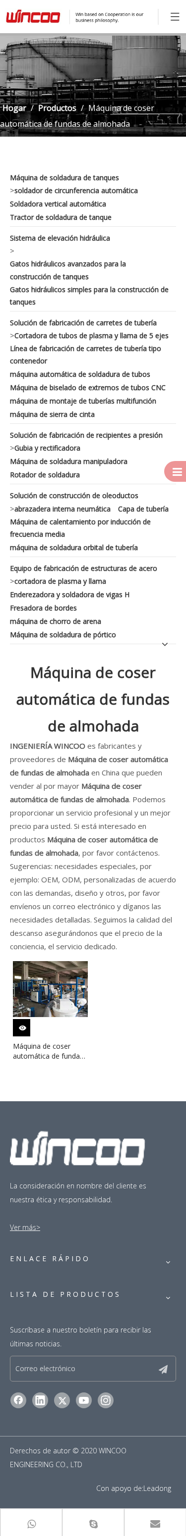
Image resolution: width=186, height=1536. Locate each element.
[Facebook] (18, 1400)
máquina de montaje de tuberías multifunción (83, 401)
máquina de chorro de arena (55, 621)
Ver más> (25, 1227)
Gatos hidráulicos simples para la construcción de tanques (89, 296)
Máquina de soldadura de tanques (64, 177)
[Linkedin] (40, 1400)
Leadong (157, 1488)
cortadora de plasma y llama (60, 581)
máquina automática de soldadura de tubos (80, 374)
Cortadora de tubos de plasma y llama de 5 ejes (91, 335)
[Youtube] (84, 1400)
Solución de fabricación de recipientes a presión (86, 435)
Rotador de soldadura (45, 474)
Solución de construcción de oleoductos (74, 495)
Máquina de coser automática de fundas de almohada (48, 1051)
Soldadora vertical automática (58, 203)
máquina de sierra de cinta (52, 414)
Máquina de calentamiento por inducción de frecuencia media (80, 528)
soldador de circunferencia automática (76, 190)
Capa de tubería (143, 508)
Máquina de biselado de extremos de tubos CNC (88, 387)
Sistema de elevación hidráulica (60, 238)
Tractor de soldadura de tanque (61, 217)
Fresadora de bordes (43, 608)
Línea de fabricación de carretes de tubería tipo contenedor (85, 354)
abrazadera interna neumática (62, 508)
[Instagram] (106, 1400)
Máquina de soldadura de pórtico (63, 634)
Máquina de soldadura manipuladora (68, 461)
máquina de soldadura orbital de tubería (74, 547)
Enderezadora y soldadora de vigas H (69, 594)
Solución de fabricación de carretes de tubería (83, 322)
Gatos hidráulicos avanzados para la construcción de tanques (68, 270)
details (28, 1025)
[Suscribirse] (163, 1368)
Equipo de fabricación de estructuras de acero (83, 568)
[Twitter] (62, 1400)
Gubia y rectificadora (47, 448)
